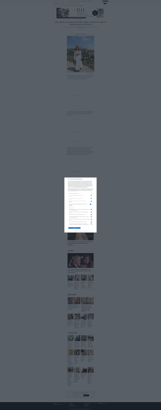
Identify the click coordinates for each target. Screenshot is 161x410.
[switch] (91, 195)
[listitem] (80, 193)
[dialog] (80, 205)
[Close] (95, 179)
